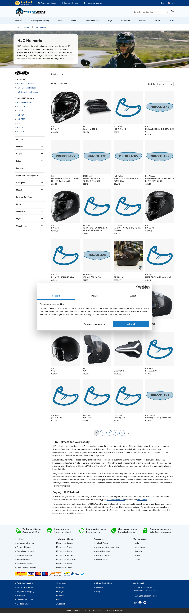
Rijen (58, 600)
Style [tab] (18, 218)
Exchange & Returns (25, 587)
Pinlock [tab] (19, 204)
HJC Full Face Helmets (26, 88)
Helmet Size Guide (25, 600)
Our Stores (61, 583)
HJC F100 (21, 119)
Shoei (137, 559)
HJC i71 (20, 123)
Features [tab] (20, 168)
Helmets (20, 539)
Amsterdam (61, 587)
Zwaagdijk (60, 604)
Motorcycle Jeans (64, 551)
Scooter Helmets (24, 547)
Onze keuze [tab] (21, 226)
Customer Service (25, 583)
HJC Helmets (40, 27)
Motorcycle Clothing (65, 539)
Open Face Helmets (25, 551)
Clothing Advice (23, 604)
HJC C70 (21, 106)
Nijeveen (60, 595)
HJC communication (116, 499)
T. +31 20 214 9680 (143, 587)
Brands (27, 27)
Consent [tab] (56, 296)
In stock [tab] (19, 146)
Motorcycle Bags (103, 555)
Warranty (21, 595)
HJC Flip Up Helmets (26, 83)
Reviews (99, 587)
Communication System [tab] (27, 175)
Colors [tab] (19, 154)
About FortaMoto (104, 583)
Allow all (131, 324)
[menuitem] (18, 20)
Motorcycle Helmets (25, 543)
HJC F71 (20, 115)
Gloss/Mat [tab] (21, 211)
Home (17, 27)
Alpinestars (140, 547)
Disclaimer (97, 610)
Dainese (138, 551)
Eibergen (60, 591)
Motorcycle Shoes (64, 568)
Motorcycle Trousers (65, 547)
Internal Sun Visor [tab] (24, 197)
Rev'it (137, 555)
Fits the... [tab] (55, 74)
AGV (137, 543)
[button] (171, 3)
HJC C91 (20, 111)
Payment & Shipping (25, 591)
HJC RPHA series (24, 102)
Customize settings (93, 324)
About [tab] (133, 296)
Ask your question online (146, 596)
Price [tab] (18, 161)
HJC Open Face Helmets (27, 92)
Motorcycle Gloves (64, 555)
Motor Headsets (103, 551)
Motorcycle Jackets (65, 543)
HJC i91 (20, 127)
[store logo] (31, 12)
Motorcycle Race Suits (66, 559)
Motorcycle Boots (64, 564)
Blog (98, 591)
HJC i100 (20, 131)
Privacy (87, 610)
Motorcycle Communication (107, 547)
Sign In (163, 3)
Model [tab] (19, 190)
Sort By (151, 84)
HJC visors (142, 499)
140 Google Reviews (26, 4)
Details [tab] (94, 296)
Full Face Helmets (24, 555)
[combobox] (151, 11)
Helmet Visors (102, 543)
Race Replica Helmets (26, 568)
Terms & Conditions (74, 610)
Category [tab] (20, 182)
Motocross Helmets (25, 564)
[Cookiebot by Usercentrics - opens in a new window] (138, 287)
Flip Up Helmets (23, 559)
